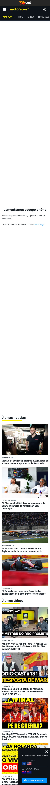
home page (39, 224)
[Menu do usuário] (44, 9)
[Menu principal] (5, 9)
